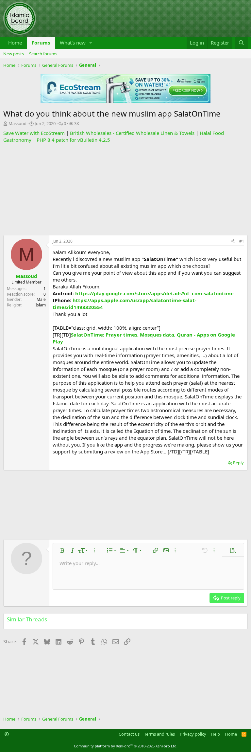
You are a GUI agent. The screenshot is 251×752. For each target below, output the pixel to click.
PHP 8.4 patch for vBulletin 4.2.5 (73, 140)
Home (15, 42)
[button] (90, 43)
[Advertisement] (125, 189)
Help (215, 734)
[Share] (232, 241)
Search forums (43, 54)
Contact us (129, 734)
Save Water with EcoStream (34, 133)
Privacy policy (193, 734)
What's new (73, 42)
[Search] (241, 43)
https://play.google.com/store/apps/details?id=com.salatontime (154, 293)
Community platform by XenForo (125, 745)
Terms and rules (159, 734)
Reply (238, 463)
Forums (41, 42)
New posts (13, 54)
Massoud (17, 123)
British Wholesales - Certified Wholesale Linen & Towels (132, 133)
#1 (241, 241)
